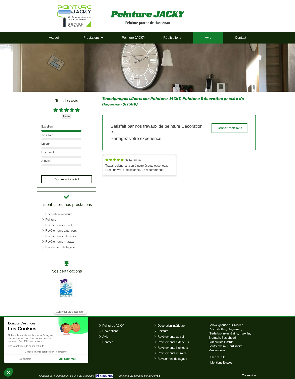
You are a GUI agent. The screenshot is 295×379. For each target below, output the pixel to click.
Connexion (249, 375)
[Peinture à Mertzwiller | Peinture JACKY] (74, 16)
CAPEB (155, 375)
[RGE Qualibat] (67, 287)
